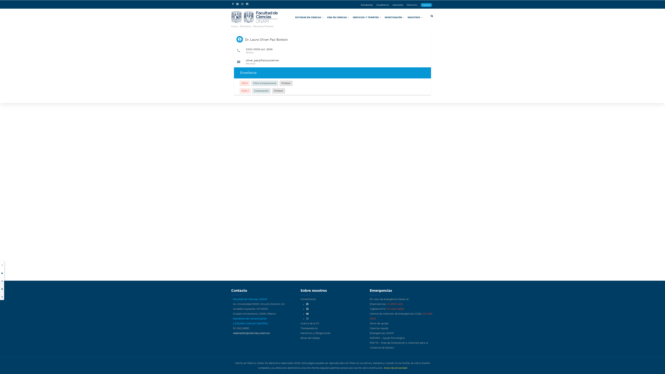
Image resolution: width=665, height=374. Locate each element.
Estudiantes (367, 5)
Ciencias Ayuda (379, 328)
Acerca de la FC (309, 323)
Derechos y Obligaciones (315, 333)
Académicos (382, 5)
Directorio (412, 5)
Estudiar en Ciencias (331, 17)
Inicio (234, 26)
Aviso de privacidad (395, 368)
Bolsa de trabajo (310, 338)
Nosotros (416, 17)
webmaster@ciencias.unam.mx (251, 333)
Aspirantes (397, 5)
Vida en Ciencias (354, 17)
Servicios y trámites (377, 17)
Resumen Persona (263, 26)
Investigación (399, 17)
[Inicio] (254, 17)
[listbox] (332, 69)
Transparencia (308, 328)
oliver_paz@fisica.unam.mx (262, 60)
